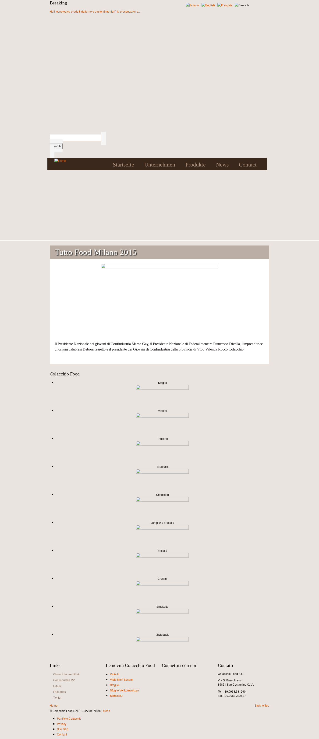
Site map (62, 729)
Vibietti (114, 674)
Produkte (195, 165)
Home (53, 705)
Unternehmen (159, 165)
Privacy (61, 724)
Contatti (62, 734)
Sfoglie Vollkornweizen (124, 690)
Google (262, 165)
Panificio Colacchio (69, 718)
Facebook (59, 692)
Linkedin (186, 675)
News (222, 165)
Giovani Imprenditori (66, 674)
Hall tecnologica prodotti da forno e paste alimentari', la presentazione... (95, 11)
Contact (248, 165)
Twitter (57, 697)
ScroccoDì (116, 695)
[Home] (60, 160)
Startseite (123, 165)
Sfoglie (114, 685)
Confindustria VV (64, 680)
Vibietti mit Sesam (121, 679)
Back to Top (262, 705)
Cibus (57, 686)
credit (106, 711)
